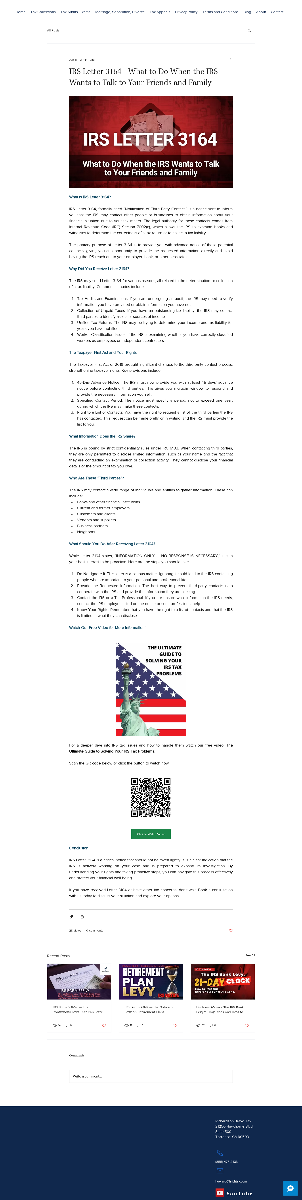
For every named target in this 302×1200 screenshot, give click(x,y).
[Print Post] (82, 917)
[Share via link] (71, 917)
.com (243, 1181)
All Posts (53, 30)
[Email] (220, 1170)
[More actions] (230, 59)
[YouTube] (220, 1192)
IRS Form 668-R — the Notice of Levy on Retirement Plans (149, 1010)
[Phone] (220, 1152)
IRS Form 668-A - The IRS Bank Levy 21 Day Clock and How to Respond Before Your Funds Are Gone (220, 1010)
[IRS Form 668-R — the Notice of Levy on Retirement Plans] (151, 982)
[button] (43, 11)
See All (250, 955)
